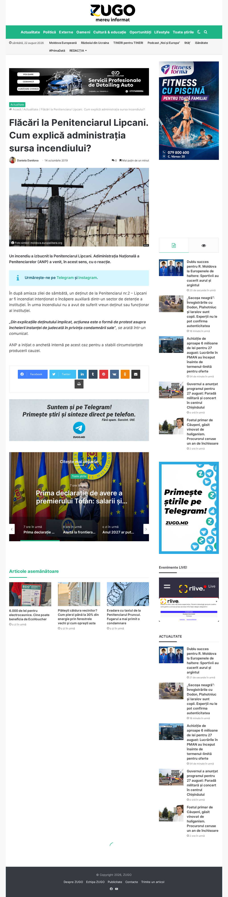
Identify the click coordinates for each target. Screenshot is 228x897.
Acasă (16, 109)
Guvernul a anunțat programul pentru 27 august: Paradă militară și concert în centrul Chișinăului (202, 783)
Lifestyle (162, 32)
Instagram (87, 277)
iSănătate (201, 43)
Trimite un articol (152, 882)
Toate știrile (183, 32)
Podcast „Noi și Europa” (164, 43)
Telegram (65, 277)
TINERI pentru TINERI (128, 43)
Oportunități (140, 32)
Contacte (131, 882)
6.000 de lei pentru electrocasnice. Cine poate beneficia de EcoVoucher (29, 615)
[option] (113, 12)
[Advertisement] (189, 199)
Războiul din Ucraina (95, 43)
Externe (66, 32)
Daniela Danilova (28, 160)
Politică (49, 32)
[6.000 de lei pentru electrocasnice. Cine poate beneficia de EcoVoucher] (30, 594)
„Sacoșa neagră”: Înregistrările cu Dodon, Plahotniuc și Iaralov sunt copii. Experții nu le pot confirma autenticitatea (202, 312)
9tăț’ (187, 43)
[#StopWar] (113, 12)
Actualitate (30, 32)
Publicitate (115, 882)
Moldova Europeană (63, 43)
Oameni (83, 32)
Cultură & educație (109, 32)
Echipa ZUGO (95, 882)
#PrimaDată (57, 50)
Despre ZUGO (73, 882)
